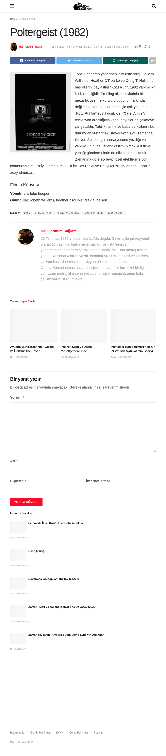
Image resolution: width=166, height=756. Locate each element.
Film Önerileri (27, 19)
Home (13, 19)
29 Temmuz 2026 (21, 538)
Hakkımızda (17, 732)
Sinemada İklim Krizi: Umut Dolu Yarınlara (55, 523)
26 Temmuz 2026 (21, 593)
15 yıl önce (57, 46)
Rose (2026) (36, 551)
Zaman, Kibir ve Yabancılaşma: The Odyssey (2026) (62, 606)
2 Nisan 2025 (19, 649)
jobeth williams (93, 212)
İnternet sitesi (98, 481)
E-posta (18, 481)
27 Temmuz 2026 (21, 565)
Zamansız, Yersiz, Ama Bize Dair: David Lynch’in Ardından (66, 634)
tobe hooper (116, 212)
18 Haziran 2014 (122, 357)
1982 (27, 212)
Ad (14, 461)
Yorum (17, 397)
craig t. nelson (44, 212)
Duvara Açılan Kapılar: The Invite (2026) (54, 578)
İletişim (98, 732)
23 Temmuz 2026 (21, 621)
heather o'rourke (68, 212)
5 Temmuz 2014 (20, 357)
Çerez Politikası (78, 732)
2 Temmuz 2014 (71, 357)
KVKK (59, 732)
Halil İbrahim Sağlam (31, 46)
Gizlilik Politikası (40, 732)
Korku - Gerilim (93, 46)
